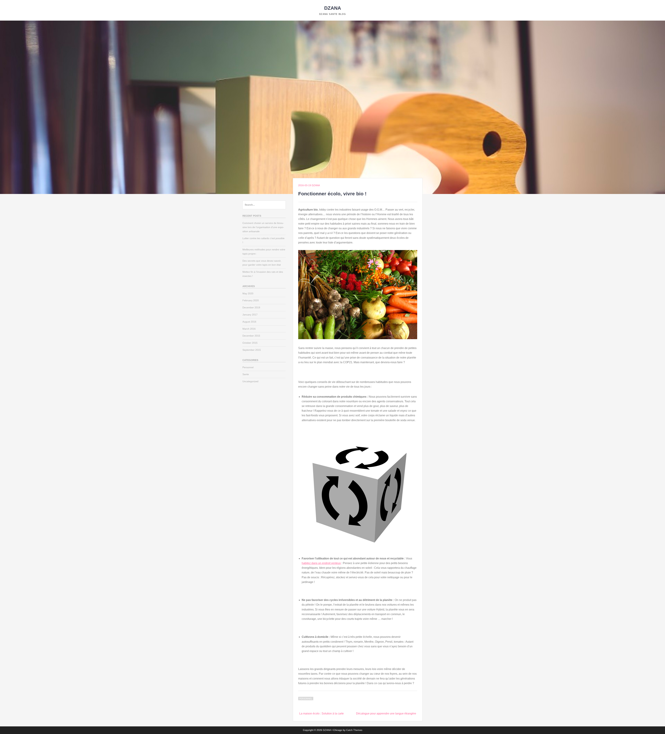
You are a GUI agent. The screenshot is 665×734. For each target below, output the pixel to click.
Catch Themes (354, 730)
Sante (245, 374)
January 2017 (250, 314)
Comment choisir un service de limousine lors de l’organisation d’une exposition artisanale (263, 227)
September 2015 (251, 349)
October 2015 (250, 342)
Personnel (305, 698)
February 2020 (250, 300)
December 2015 (251, 335)
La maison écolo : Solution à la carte (321, 713)
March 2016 (249, 328)
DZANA (332, 8)
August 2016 (249, 321)
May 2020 (247, 293)
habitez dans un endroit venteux (321, 563)
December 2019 (251, 307)
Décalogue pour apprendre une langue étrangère (386, 713)
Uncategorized (250, 381)
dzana (316, 185)
